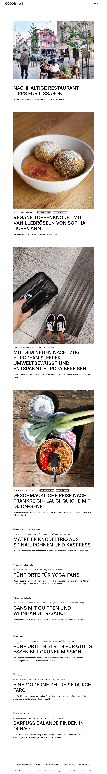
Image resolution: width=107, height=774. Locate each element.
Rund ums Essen (62, 83)
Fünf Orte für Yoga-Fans (46, 575)
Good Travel (29, 212)
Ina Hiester (32, 679)
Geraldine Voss (30, 83)
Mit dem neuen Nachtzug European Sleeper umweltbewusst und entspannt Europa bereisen (49, 360)
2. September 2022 (20, 641)
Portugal (50, 83)
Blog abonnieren (24, 765)
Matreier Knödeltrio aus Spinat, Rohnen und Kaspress (52, 542)
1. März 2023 (18, 347)
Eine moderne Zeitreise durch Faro (52, 687)
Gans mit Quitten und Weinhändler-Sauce (42, 610)
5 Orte (41, 83)
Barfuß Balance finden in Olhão (48, 725)
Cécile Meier (33, 570)
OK (90, 771)
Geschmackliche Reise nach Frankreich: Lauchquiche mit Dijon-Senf (52, 501)
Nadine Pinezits (30, 347)
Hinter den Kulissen (46, 679)
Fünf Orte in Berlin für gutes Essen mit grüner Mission (52, 649)
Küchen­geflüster (44, 212)
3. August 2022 (19, 718)
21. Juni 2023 (18, 212)
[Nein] (104, 771)
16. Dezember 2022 (20, 603)
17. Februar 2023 (19, 490)
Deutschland (47, 603)
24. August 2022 (19, 679)
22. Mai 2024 (17, 83)
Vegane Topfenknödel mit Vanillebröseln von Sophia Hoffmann (49, 223)
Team (37, 765)
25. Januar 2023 (19, 534)
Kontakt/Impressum (51, 765)
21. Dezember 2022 (20, 570)
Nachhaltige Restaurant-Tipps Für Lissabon (47, 90)
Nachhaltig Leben (46, 347)
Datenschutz (69, 765)
